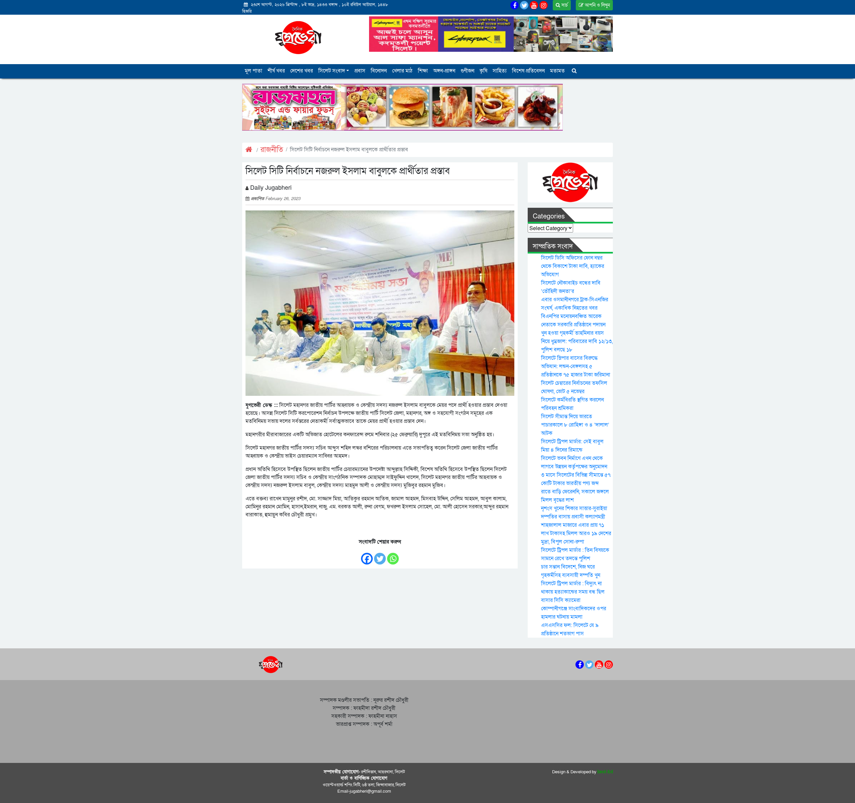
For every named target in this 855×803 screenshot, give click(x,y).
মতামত (557, 70)
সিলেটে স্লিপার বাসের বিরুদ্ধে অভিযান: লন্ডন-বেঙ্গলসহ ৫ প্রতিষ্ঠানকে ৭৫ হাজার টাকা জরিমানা (575, 366)
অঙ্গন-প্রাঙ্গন (444, 70)
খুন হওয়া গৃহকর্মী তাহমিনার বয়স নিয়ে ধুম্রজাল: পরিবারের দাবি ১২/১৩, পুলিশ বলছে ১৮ (577, 341)
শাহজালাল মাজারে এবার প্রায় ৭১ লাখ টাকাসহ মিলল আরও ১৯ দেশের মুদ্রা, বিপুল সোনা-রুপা (576, 533)
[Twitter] (380, 555)
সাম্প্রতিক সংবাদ (553, 246)
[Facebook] (367, 555)
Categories (549, 216)
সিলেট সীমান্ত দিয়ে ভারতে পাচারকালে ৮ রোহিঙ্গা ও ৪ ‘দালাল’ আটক (575, 425)
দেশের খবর (301, 70)
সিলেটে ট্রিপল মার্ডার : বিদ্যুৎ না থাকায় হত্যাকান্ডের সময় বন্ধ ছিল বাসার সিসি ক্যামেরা (573, 592)
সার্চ (564, 5)
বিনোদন (379, 70)
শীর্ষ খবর (276, 70)
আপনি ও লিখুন (596, 5)
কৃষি (483, 70)
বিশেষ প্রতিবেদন (528, 70)
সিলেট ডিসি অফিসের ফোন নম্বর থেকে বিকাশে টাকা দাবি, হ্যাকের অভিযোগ (572, 266)
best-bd (605, 772)
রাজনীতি (272, 150)
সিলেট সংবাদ (331, 70)
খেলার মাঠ (402, 70)
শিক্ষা (423, 70)
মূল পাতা (253, 70)
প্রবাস (359, 70)
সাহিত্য (500, 70)
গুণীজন (467, 70)
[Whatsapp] (393, 555)
